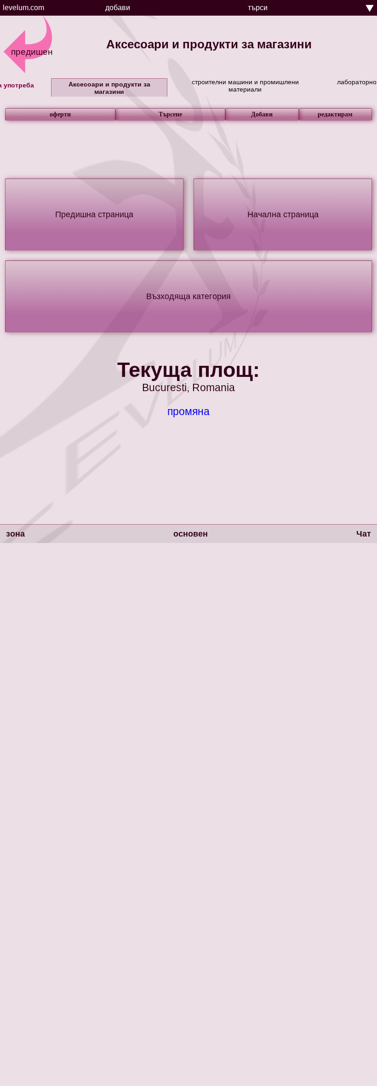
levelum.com (23, 8)
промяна (188, 411)
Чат (363, 533)
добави (117, 8)
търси (258, 8)
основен (190, 533)
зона (15, 533)
